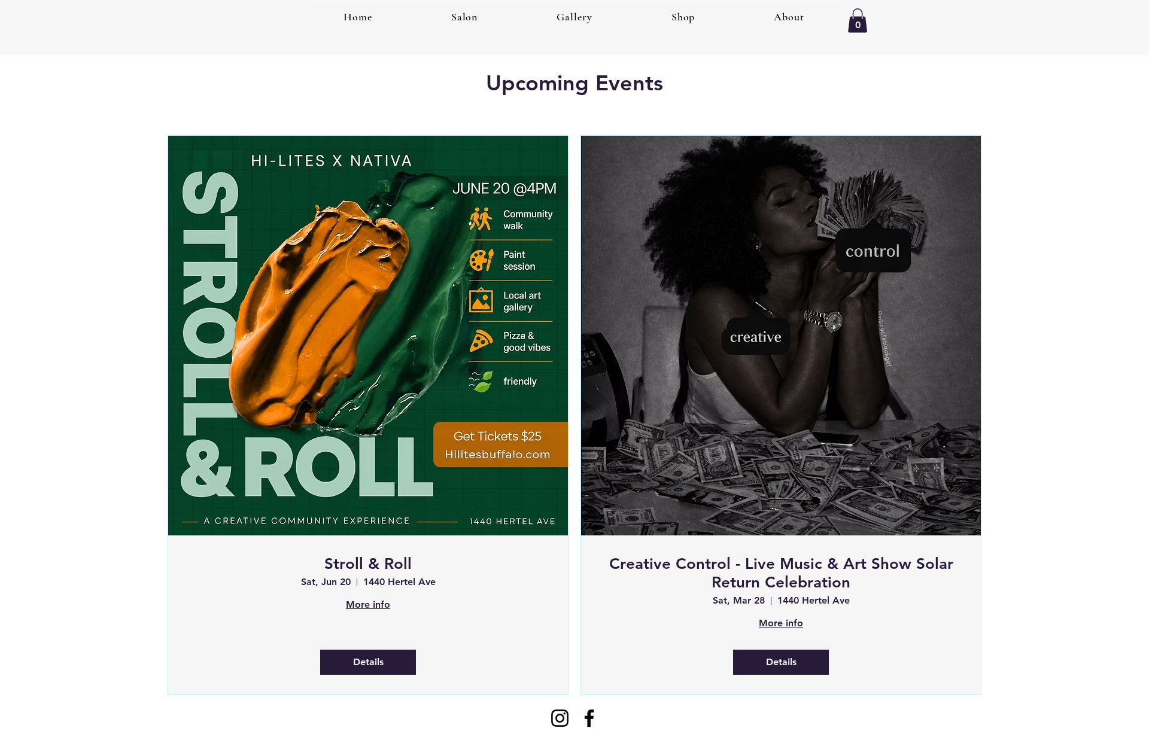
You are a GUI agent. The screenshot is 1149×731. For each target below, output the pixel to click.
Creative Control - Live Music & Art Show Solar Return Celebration (781, 573)
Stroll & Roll (368, 564)
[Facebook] (589, 718)
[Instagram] (560, 718)
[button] (857, 20)
